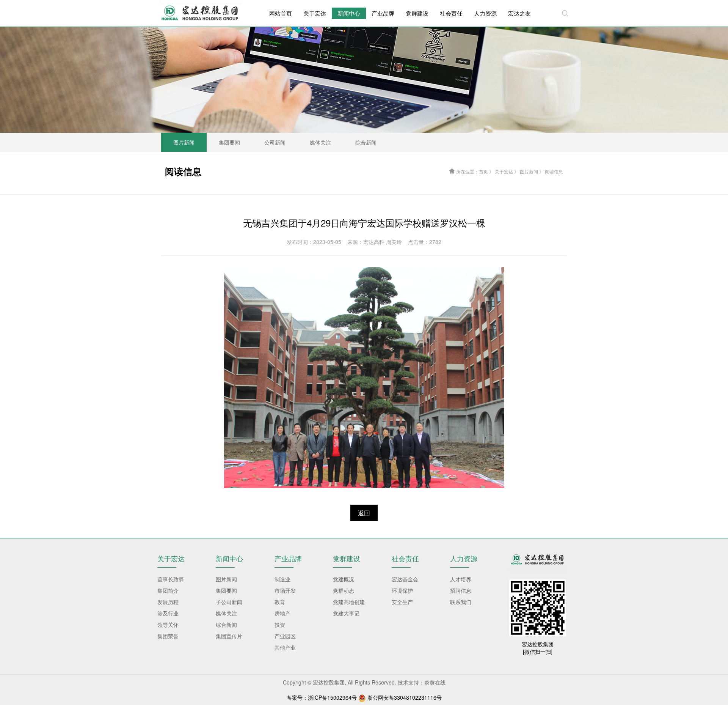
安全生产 (402, 602)
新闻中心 (348, 13)
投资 (280, 624)
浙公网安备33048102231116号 (404, 697)
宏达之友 (519, 13)
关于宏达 (314, 13)
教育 (280, 602)
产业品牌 (383, 13)
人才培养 (460, 579)
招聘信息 (460, 590)
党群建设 (417, 13)
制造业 (282, 579)
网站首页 (280, 13)
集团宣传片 (229, 636)
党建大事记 (346, 613)
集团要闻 (226, 590)
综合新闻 (226, 624)
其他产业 (285, 647)
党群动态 (343, 590)
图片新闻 (226, 579)
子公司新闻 (229, 602)
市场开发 (285, 590)
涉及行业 (168, 613)
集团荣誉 (168, 636)
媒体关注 (226, 613)
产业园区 (285, 636)
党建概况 (343, 579)
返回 (364, 512)
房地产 (282, 613)
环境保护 (402, 590)
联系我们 (460, 602)
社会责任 (451, 13)
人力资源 (485, 13)
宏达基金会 (405, 579)
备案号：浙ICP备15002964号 (322, 697)
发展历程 (168, 602)
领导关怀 (168, 624)
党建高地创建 (349, 602)
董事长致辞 (170, 579)
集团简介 (168, 590)
